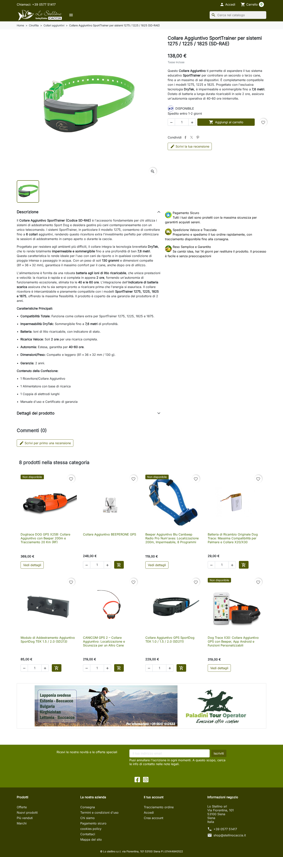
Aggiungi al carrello (226, 122)
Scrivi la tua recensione (192, 146)
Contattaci (87, 834)
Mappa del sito (91, 839)
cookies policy (90, 829)
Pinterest (197, 137)
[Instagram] (145, 779)
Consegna (87, 807)
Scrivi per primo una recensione (45, 443)
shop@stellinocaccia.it (230, 835)
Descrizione (28, 212)
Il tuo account (153, 797)
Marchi (22, 823)
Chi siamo (87, 818)
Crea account (153, 818)
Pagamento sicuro (93, 823)
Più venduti (25, 818)
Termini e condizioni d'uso (99, 812)
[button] (227, 4)
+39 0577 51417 (225, 829)
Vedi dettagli (32, 565)
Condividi (185, 137)
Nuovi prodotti (27, 812)
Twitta (191, 137)
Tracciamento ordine (159, 807)
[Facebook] (137, 779)
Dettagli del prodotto (35, 413)
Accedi (149, 812)
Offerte (22, 807)
